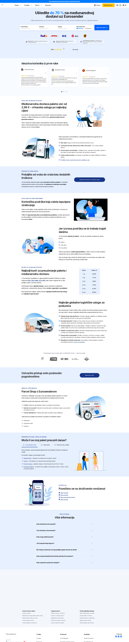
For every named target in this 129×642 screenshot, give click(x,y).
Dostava (41, 26)
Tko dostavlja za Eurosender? (46, 530)
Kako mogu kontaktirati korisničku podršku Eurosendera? (54, 556)
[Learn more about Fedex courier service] (44, 36)
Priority (26, 461)
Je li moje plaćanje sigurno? (45, 543)
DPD (44, 280)
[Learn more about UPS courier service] (85, 36)
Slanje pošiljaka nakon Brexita (87, 622)
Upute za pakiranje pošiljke (57, 622)
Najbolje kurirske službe (85, 620)
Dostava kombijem (29, 466)
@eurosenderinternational (68, 497)
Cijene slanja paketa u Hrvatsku (87, 613)
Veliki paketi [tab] (46, 445)
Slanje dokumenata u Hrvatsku (58, 620)
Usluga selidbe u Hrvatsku (86, 615)
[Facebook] (115, 637)
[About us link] (120, 5)
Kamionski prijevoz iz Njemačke (87, 618)
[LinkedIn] (120, 637)
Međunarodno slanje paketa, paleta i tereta (32, 615)
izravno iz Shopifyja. (79, 342)
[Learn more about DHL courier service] (54, 36)
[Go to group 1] (61, 91)
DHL (29, 280)
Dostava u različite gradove (57, 615)
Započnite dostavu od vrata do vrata (90, 179)
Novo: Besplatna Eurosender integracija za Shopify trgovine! (64, 1)
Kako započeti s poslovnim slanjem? (48, 562)
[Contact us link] (117, 5)
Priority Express (28, 464)
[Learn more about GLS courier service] (64, 36)
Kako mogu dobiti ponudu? (45, 537)
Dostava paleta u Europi (28, 620)
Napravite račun (89, 375)
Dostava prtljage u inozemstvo (29, 622)
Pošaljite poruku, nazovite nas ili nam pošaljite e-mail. (75, 160)
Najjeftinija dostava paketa (57, 618)
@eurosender (64, 493)
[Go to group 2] (63, 91)
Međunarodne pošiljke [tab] (63, 445)
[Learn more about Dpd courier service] (74, 36)
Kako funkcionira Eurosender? (46, 524)
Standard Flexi (27, 458)
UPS (32, 280)
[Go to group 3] (65, 91)
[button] (64, 27)
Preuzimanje (24, 26)
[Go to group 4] (67, 91)
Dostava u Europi (26, 613)
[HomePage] (13, 634)
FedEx (36, 280)
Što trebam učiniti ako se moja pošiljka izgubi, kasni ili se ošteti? (56, 550)
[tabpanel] (65, 461)
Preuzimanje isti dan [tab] (30, 445)
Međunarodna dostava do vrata (29, 618)
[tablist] (65, 445)
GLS (40, 280)
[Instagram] (118, 637)
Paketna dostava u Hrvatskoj (58, 613)
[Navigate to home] (7, 5)
